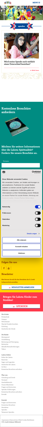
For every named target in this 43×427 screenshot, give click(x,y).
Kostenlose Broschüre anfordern (12, 369)
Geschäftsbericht (7, 382)
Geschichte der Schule (8, 329)
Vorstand (4, 380)
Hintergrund (5, 337)
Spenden (22, 306)
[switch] (38, 213)
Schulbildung (6, 339)
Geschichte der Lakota (8, 364)
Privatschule (5, 317)
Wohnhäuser (6, 321)
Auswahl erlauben (21, 246)
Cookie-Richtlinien (28, 420)
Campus (4, 319)
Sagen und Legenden (8, 362)
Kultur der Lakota (7, 357)
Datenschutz (14, 420)
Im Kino (4, 367)
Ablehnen (21, 253)
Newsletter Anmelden (23, 287)
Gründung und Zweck (8, 377)
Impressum (5, 420)
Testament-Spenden (8, 412)
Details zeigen (32, 233)
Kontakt (4, 394)
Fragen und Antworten (9, 387)
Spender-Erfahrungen (9, 389)
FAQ (20, 420)
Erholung (5, 326)
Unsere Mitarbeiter (8, 385)
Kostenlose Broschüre (8, 405)
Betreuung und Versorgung (10, 342)
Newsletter (5, 407)
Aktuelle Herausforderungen (10, 346)
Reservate (5, 360)
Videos (4, 349)
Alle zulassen (21, 240)
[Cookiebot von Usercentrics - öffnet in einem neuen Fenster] (32, 172)
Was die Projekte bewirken (10, 324)
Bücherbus (5, 344)
